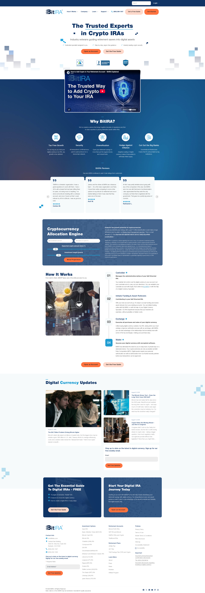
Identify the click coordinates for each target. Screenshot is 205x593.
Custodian (120, 273)
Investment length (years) (74, 252)
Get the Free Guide (113, 51)
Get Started (151, 11)
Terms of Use (139, 532)
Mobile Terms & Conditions (143, 535)
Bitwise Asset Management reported (133, 232)
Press (110, 563)
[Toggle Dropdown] (78, 11)
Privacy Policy (139, 529)
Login (155, 3)
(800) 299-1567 (118, 11)
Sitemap (137, 542)
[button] (48, 196)
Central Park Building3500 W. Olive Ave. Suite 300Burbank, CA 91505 (57, 544)
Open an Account (91, 51)
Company (84, 11)
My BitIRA (146, 286)
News (110, 566)
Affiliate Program (114, 572)
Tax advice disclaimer (141, 560)
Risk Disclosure (140, 538)
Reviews (111, 569)
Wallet (118, 340)
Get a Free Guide (134, 11)
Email (107, 455)
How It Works (71, 11)
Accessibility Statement (142, 545)
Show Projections (74, 260)
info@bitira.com (53, 538)
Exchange (120, 319)
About (110, 560)
